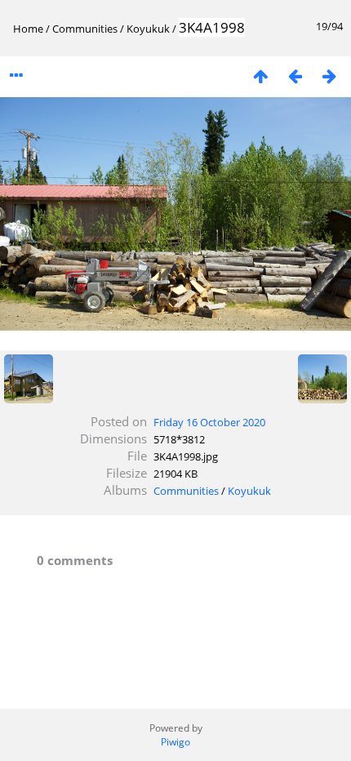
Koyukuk (148, 28)
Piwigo (175, 742)
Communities (85, 28)
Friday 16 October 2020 (209, 422)
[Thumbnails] (260, 76)
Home (28, 28)
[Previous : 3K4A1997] (295, 76)
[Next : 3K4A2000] (329, 76)
